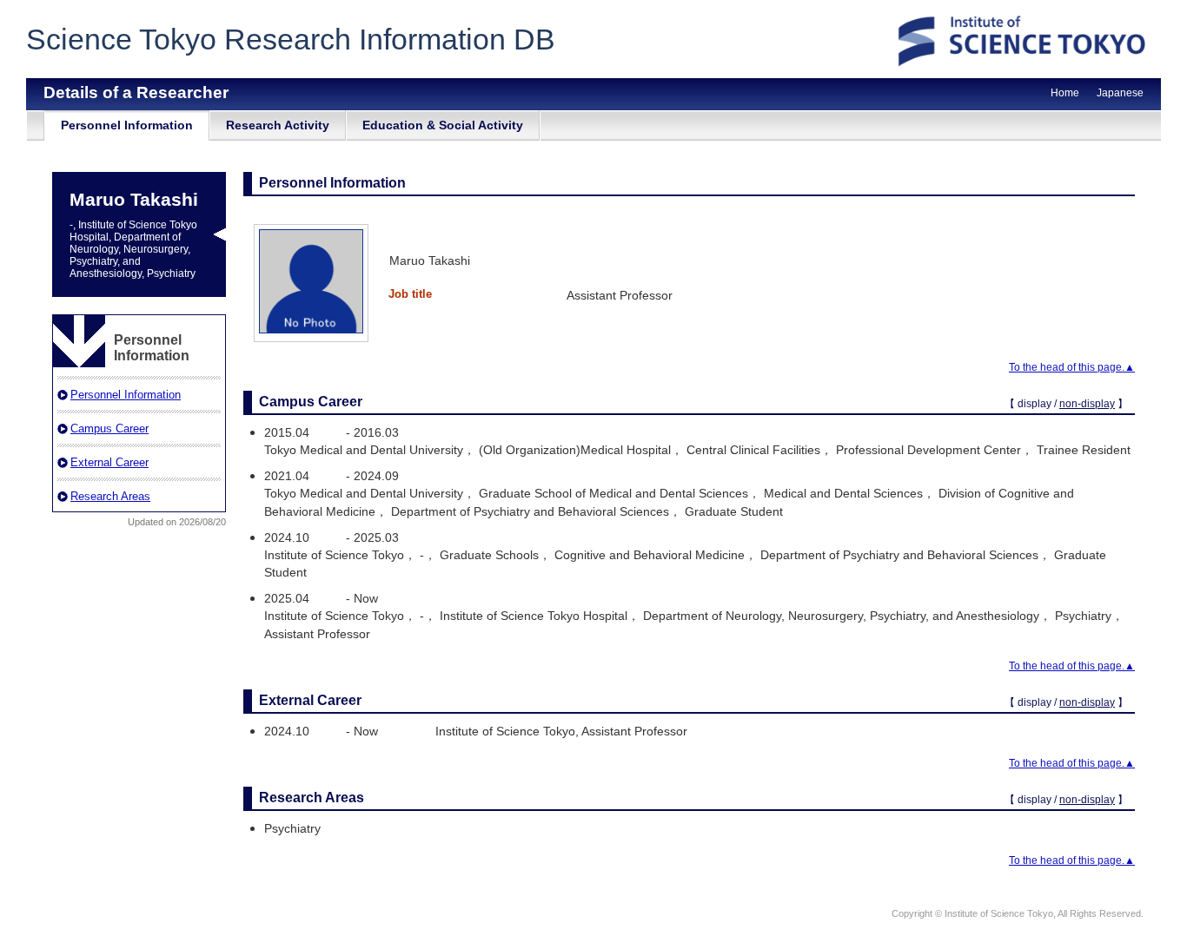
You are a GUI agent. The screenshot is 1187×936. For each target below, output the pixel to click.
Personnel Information (127, 125)
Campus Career (109, 428)
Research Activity (277, 125)
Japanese (1120, 93)
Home (1065, 93)
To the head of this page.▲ (1072, 367)
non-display (1087, 404)
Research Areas (110, 496)
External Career (109, 462)
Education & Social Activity (442, 125)
